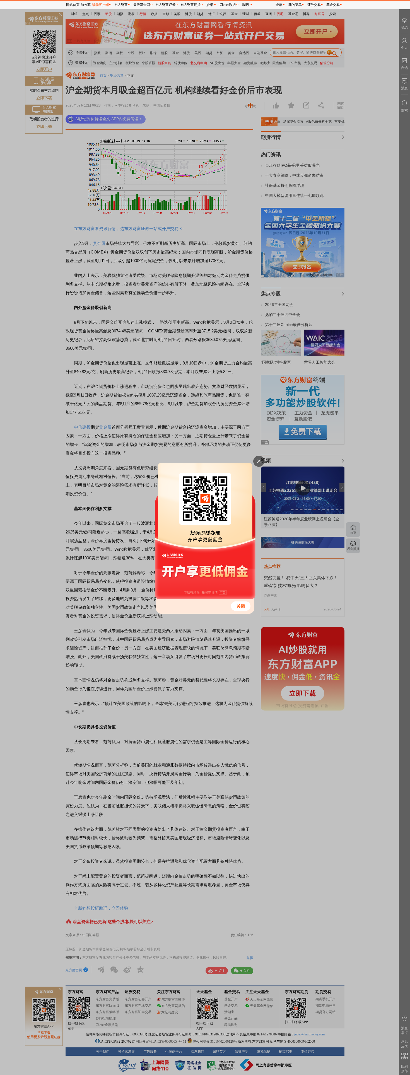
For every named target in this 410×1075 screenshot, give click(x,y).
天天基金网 (141, 5)
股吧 (245, 5)
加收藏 (86, 5)
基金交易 (333, 5)
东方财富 (121, 5)
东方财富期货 (190, 5)
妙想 (209, 5)
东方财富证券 (165, 5)
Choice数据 (228, 5)
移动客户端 (100, 5)
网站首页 (72, 5)
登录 (279, 5)
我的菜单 (295, 5)
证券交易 (314, 5)
